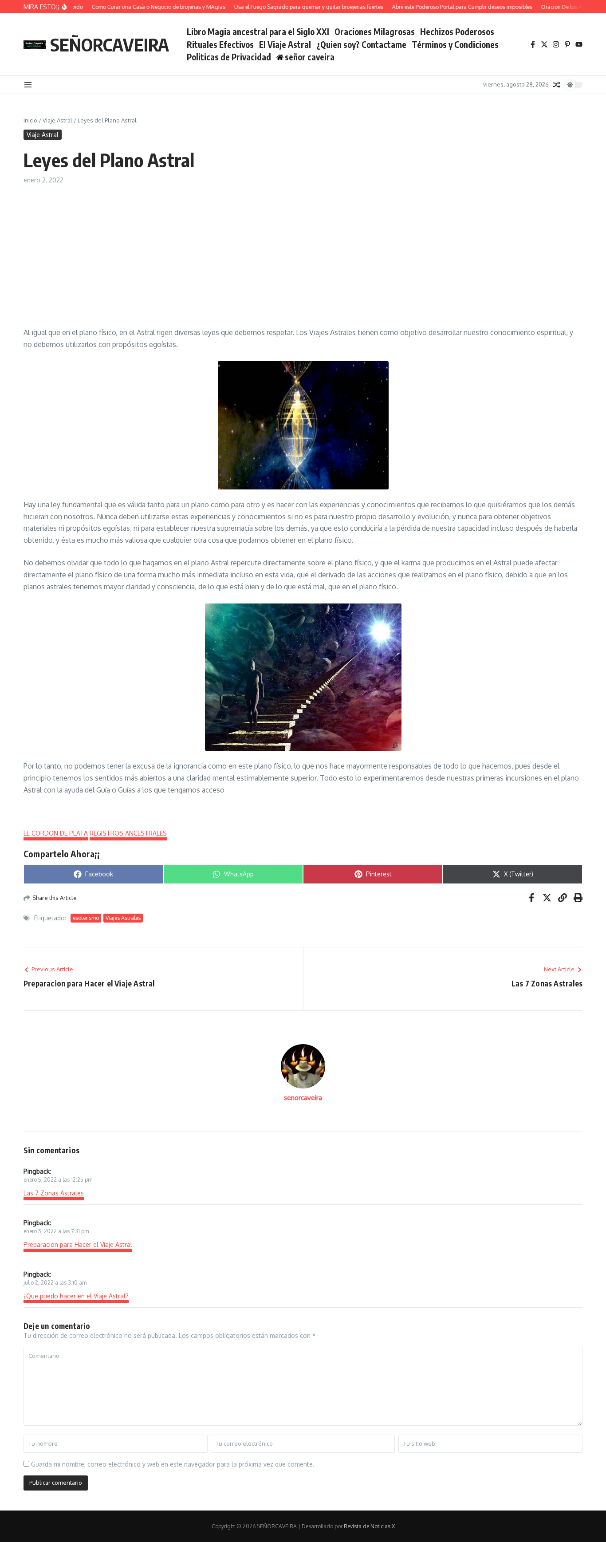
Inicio (30, 120)
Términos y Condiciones (455, 44)
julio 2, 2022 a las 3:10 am (55, 1282)
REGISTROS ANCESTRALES (128, 833)
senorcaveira (303, 1097)
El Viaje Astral (285, 44)
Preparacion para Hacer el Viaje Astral (78, 1244)
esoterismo (86, 918)
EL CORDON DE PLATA (56, 833)
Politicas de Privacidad (229, 56)
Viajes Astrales (123, 918)
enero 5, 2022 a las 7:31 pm (56, 1231)
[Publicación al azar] (556, 84)
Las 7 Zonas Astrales (54, 1193)
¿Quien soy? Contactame (361, 44)
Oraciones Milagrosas (374, 31)
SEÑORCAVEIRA (109, 44)
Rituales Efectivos (220, 44)
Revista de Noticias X (369, 1526)
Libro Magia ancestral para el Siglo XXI (258, 31)
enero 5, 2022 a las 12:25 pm (58, 1179)
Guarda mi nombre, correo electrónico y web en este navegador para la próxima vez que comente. (173, 1464)
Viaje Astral (57, 120)
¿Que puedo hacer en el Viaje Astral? (76, 1296)
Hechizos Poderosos (457, 31)
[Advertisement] (303, 251)
